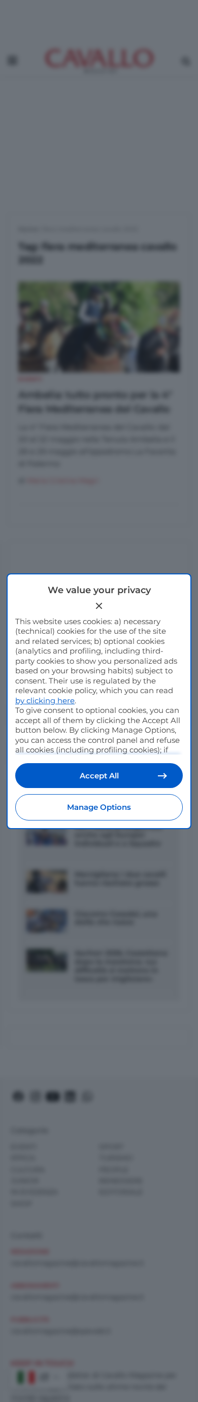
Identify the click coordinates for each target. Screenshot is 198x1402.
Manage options (99, 807)
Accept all (99, 775)
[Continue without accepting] (99, 606)
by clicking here (45, 700)
